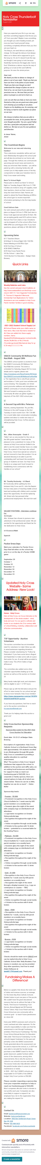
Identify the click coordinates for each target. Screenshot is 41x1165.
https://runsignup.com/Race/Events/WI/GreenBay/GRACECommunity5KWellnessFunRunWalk (20, 376)
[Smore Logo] (10, 3)
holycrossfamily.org (18, 1116)
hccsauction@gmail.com (13, 709)
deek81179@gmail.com (13, 971)
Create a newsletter (12, 1159)
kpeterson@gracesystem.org (19, 1114)
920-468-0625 (15, 1124)
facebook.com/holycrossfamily (23, 1126)
